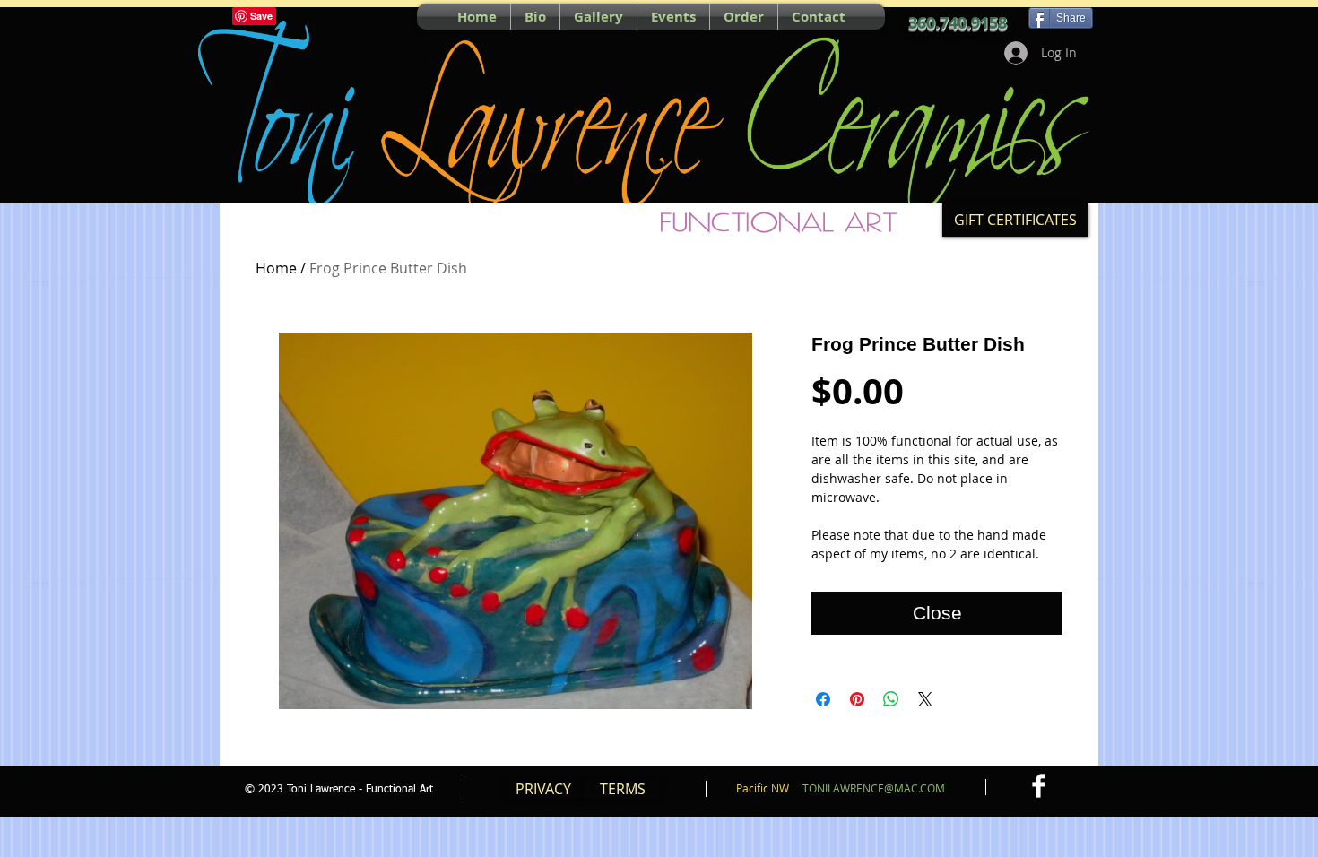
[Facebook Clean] (1039, 786)
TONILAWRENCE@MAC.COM (873, 788)
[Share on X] (925, 699)
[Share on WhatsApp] (891, 699)
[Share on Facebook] (823, 699)
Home (276, 268)
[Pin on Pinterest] (857, 699)
